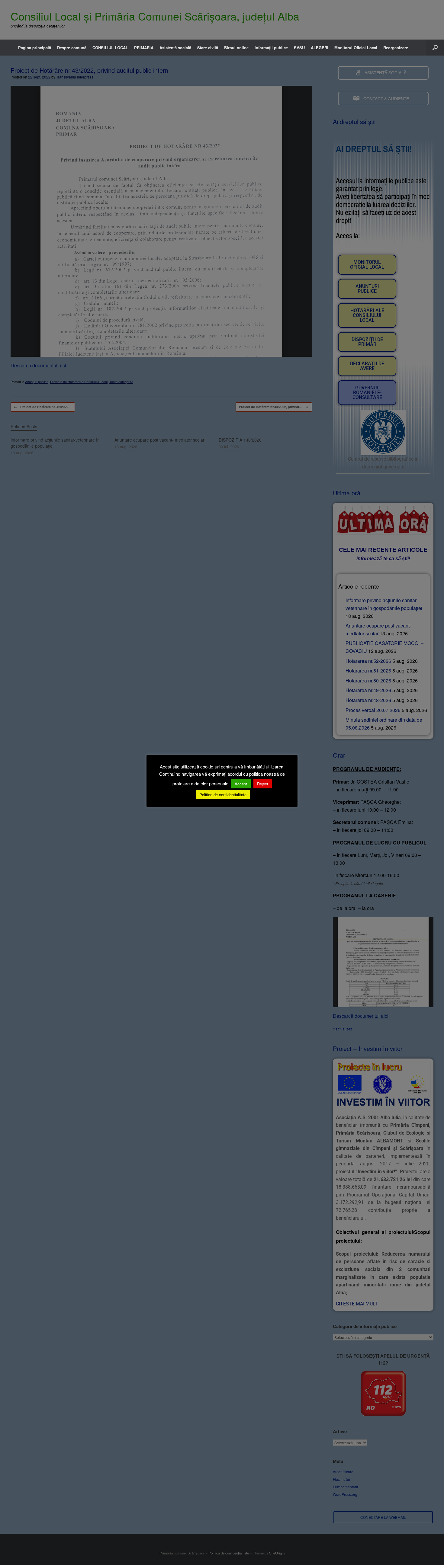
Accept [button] (241, 784)
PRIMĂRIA (143, 47)
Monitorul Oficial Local (355, 47)
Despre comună (71, 47)
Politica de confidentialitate (222, 794)
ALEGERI (319, 47)
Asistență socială (175, 47)
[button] (435, 48)
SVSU (299, 47)
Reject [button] (262, 784)
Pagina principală (34, 47)
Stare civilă (207, 47)
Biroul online (236, 47)
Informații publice (271, 47)
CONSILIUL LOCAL (110, 47)
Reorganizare (395, 47)
